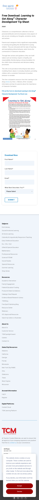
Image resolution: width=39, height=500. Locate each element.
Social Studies (6, 261)
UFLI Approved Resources (10, 314)
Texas (4, 377)
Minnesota (5, 364)
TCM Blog (5, 301)
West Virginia (6, 381)
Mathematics (6, 251)
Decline (19, 491)
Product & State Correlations (11, 291)
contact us (13, 443)
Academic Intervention (9, 281)
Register (4, 397)
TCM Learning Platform (9, 410)
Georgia (4, 357)
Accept (19, 486)
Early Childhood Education (10, 240)
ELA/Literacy (6, 227)
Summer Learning (7, 267)
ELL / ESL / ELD (7, 244)
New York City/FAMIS (8, 367)
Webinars (5, 311)
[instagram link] (21, 497)
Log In (4, 394)
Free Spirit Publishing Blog (10, 304)
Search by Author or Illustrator (11, 318)
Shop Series (6, 271)
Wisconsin (5, 384)
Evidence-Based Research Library (12, 297)
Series (8, 82)
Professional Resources (10, 254)
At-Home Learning (7, 234)
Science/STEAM (7, 257)
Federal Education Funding (10, 287)
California (5, 354)
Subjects (5, 224)
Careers (4, 337)
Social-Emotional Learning (10, 230)
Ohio (3, 371)
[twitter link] (25, 497)
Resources (6, 277)
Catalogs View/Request (9, 294)
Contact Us (5, 341)
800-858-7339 (7, 451)
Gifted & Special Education (10, 247)
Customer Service (7, 331)
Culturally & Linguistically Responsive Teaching (17, 237)
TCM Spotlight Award (8, 334)
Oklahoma (5, 374)
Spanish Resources (8, 264)
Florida (4, 361)
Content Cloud (6, 407)
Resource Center (7, 307)
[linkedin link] (18, 497)
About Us (5, 324)
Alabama (5, 351)
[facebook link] (14, 497)
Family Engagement (8, 284)
